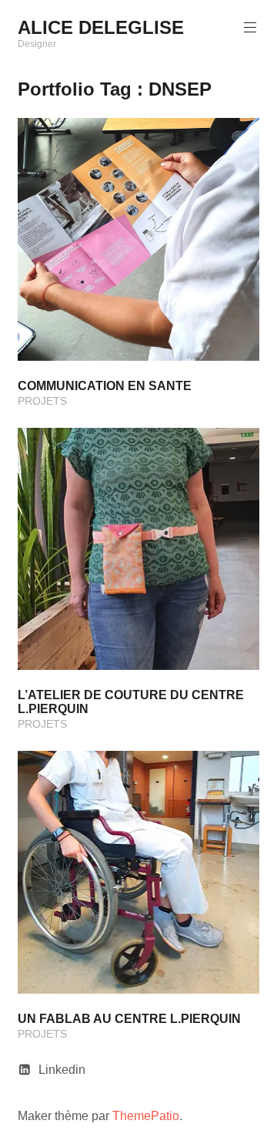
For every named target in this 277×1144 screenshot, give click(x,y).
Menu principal (250, 28)
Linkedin (61, 1069)
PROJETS (42, 401)
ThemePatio (145, 1115)
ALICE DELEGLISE (101, 27)
